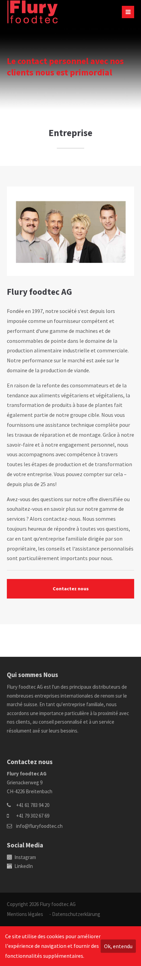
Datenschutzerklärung (76, 914)
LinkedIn (23, 866)
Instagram (24, 857)
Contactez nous (71, 588)
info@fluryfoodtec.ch (39, 826)
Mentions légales (25, 914)
